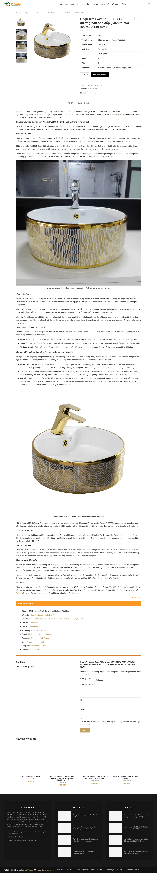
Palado (122, 114)
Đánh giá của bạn (85, 680)
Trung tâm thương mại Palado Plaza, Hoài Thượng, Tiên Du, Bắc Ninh (57, 619)
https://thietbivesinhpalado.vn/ (42, 615)
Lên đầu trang (136, 597)
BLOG (96, 4)
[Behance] (142, 4)
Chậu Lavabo (29, 13)
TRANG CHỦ (63, 4)
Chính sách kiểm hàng (133, 870)
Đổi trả (99, 870)
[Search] (152, 4)
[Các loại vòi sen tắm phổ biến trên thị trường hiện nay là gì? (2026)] (115, 816)
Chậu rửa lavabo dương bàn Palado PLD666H (126, 777)
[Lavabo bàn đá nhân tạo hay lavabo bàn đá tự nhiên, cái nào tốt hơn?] (64, 828)
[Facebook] (133, 4)
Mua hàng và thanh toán (85, 870)
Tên (82, 700)
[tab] (70, 103)
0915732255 (34, 623)
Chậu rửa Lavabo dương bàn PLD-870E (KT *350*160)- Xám (95, 777)
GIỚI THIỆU (74, 4)
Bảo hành (70, 870)
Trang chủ (19, 13)
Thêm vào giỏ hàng (99, 74)
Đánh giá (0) (84, 103)
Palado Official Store (37, 646)
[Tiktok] (145, 4)
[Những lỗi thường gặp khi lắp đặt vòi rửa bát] (64, 816)
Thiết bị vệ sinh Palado (40, 638)
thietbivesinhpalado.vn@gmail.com (42, 634)
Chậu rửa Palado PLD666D (30, 776)
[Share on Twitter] (94, 93)
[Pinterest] (140, 4)
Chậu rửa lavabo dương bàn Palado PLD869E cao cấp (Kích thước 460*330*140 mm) (62, 778)
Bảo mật (60, 870)
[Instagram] (138, 4)
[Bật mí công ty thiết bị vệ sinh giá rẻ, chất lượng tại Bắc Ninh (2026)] (115, 840)
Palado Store (34, 650)
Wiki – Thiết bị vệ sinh (109, 4)
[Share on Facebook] (89, 93)
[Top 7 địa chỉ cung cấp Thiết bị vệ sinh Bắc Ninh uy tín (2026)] (115, 852)
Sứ (33, 339)
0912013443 (41, 630)
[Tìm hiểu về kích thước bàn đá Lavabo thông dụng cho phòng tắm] (64, 840)
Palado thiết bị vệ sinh (35, 642)
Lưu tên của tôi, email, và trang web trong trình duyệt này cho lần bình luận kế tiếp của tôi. (110, 723)
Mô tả (70, 103)
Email (83, 709)
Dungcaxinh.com (48, 870)
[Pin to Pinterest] (99, 93)
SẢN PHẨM (85, 4)
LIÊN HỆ (123, 4)
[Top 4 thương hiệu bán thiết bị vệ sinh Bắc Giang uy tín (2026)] (115, 828)
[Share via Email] (104, 93)
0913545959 (33, 627)
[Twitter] (135, 4)
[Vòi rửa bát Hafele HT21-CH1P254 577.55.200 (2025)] (64, 852)
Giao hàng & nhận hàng (114, 870)
